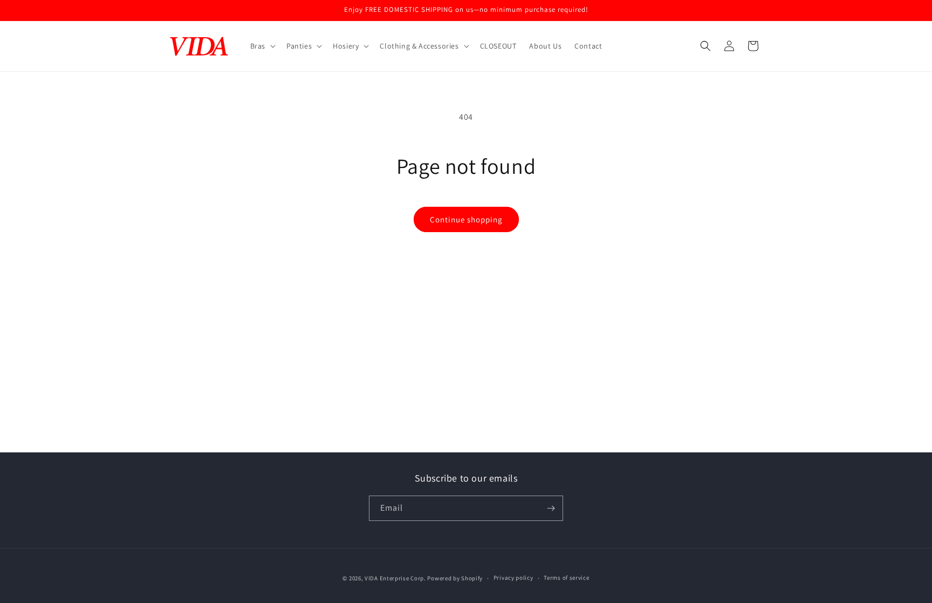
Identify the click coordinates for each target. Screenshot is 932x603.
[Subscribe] (551, 508)
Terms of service (566, 577)
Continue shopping (466, 219)
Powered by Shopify (455, 578)
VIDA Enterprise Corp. (395, 578)
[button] (262, 46)
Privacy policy (513, 577)
